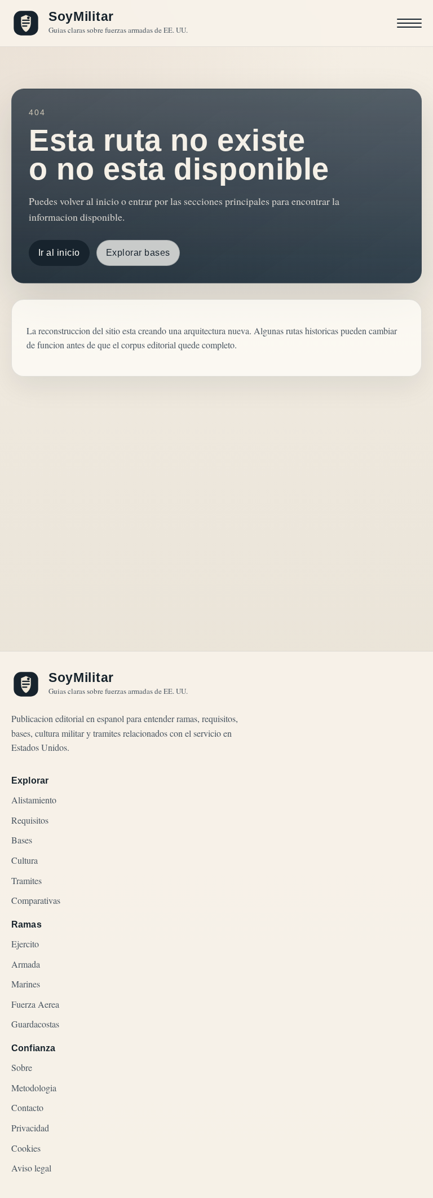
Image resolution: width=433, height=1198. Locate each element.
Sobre (21, 1067)
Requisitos (29, 820)
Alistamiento (33, 800)
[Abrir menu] (409, 23)
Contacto (27, 1107)
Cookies (26, 1148)
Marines (25, 984)
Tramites (26, 880)
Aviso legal (31, 1168)
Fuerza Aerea (35, 1004)
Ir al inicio (59, 252)
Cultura (24, 860)
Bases (21, 840)
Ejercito (25, 944)
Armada (25, 964)
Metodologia (33, 1088)
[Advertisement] (216, 485)
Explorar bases (138, 252)
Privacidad (30, 1128)
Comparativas (35, 900)
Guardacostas (35, 1024)
